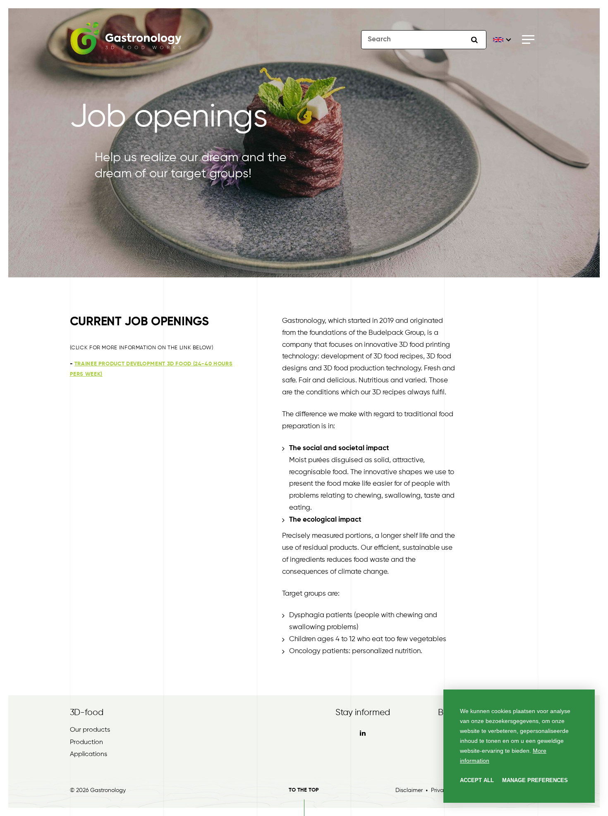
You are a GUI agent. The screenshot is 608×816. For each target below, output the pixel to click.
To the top (304, 790)
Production (86, 742)
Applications (88, 754)
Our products (90, 730)
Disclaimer (409, 790)
